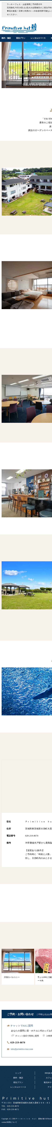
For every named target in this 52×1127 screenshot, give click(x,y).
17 (41, 78)
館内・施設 (18, 1078)
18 (46, 78)
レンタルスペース (18, 1087)
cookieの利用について (9, 1122)
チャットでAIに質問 (21, 1025)
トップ (18, 1073)
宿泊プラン (18, 1082)
